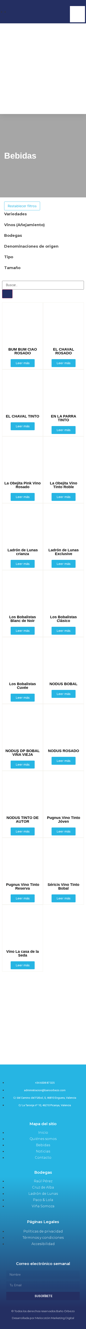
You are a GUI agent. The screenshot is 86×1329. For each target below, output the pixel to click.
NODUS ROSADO (63, 751)
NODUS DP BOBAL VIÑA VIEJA (22, 753)
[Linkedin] (51, 1325)
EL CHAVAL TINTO (22, 416)
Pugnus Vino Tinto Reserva (22, 886)
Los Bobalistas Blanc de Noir (22, 619)
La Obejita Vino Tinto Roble (63, 485)
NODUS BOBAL (63, 684)
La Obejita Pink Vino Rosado (22, 485)
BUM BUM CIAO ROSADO (22, 351)
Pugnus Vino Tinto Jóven (63, 820)
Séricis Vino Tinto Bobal (63, 886)
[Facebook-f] (34, 1325)
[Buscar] (7, 294)
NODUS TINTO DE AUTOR (22, 820)
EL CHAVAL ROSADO (63, 351)
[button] (77, 3)
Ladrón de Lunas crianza (23, 552)
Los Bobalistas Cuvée (22, 686)
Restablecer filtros (22, 206)
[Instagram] (43, 1325)
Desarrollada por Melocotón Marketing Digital (43, 1318)
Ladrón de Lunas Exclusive (63, 552)
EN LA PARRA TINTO (63, 418)
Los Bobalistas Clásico (63, 619)
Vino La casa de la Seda (22, 953)
